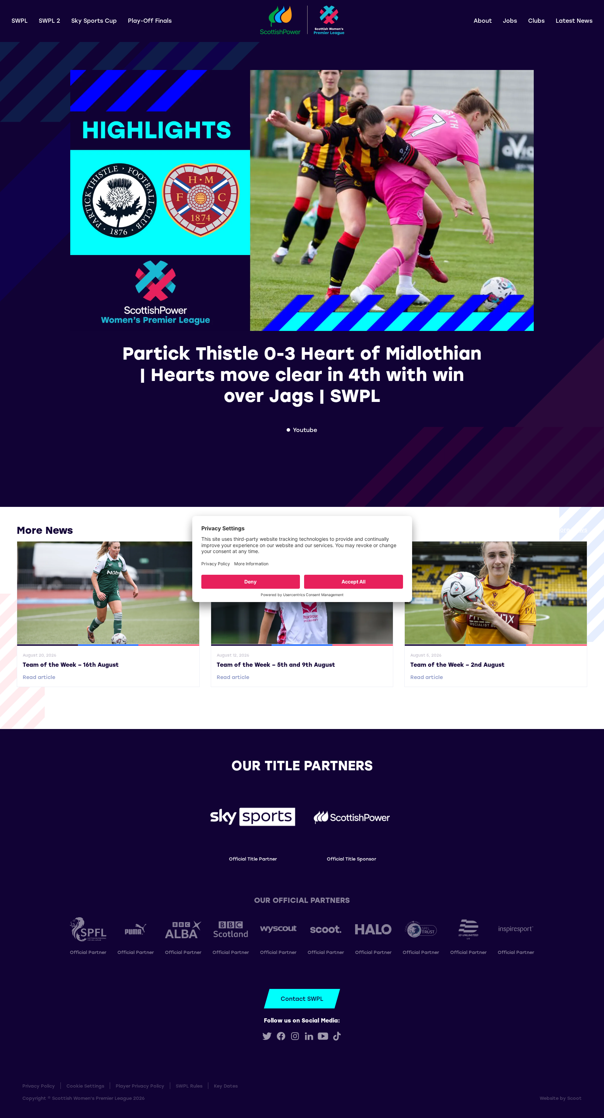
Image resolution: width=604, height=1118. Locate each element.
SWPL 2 (49, 20)
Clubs (536, 20)
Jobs (510, 20)
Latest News (574, 20)
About (483, 20)
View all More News (559, 529)
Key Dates (226, 1086)
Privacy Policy (38, 1086)
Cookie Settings (85, 1086)
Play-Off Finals (150, 20)
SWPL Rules (189, 1086)
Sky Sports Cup (94, 20)
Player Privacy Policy (140, 1086)
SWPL (20, 20)
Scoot (574, 1098)
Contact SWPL (302, 998)
